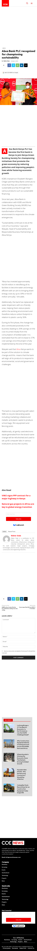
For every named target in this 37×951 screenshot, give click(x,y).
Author (4, 531)
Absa (18, 349)
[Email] (26, 65)
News (4, 48)
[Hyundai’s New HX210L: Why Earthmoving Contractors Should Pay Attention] (9, 772)
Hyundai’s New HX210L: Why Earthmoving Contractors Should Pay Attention (22, 774)
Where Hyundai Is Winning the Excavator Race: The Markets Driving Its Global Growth (23, 759)
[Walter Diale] (6, 539)
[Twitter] (13, 65)
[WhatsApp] (17, 65)
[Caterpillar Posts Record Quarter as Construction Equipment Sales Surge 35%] (9, 788)
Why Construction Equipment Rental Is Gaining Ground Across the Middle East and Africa (23, 744)
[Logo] (5, 4)
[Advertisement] (18, 27)
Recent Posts (11, 531)
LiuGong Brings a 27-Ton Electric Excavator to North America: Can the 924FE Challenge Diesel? (23, 730)
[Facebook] (9, 65)
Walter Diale (7, 61)
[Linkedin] (21, 65)
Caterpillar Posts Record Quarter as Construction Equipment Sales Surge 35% (23, 789)
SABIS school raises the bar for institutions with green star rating (10, 609)
